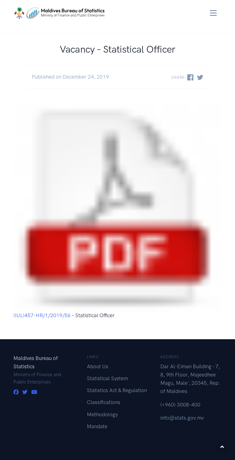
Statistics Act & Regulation (117, 390)
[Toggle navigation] (213, 13)
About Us (97, 366)
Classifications (103, 402)
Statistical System (107, 378)
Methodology (102, 414)
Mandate (97, 426)
